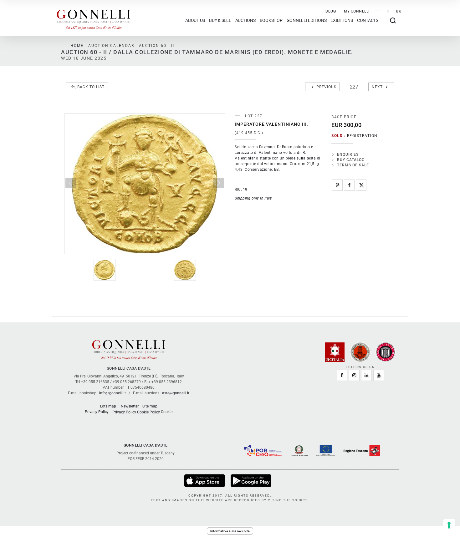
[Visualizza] (205, 480)
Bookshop (271, 20)
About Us (195, 20)
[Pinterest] (337, 185)
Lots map (108, 406)
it (388, 11)
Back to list (91, 87)
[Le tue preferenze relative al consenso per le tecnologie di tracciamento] (449, 525)
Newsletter (130, 406)
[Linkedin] (366, 375)
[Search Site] (393, 20)
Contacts (367, 20)
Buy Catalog (351, 160)
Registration (362, 136)
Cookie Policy (148, 412)
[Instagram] (354, 375)
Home (77, 45)
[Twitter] (361, 185)
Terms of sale (353, 165)
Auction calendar (111, 45)
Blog (330, 11)
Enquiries (348, 154)
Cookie (166, 412)
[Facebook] (349, 185)
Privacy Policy (97, 412)
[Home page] (93, 18)
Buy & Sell (220, 20)
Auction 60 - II (156, 45)
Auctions (245, 20)
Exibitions (341, 20)
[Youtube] (378, 375)
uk (398, 11)
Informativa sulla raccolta (230, 531)
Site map (149, 406)
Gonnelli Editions (307, 20)
